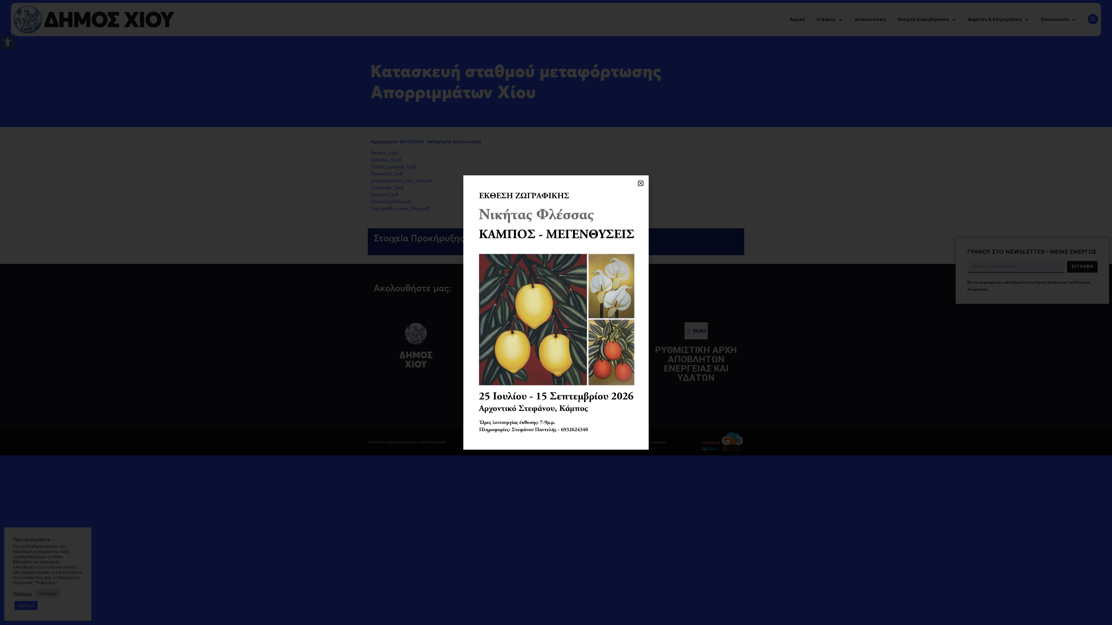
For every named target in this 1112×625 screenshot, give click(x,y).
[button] (641, 183)
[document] (556, 312)
